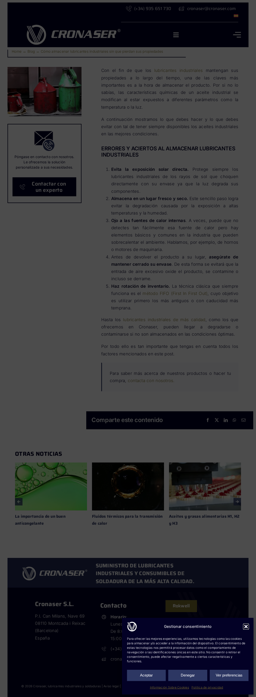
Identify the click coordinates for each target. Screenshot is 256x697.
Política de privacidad (207, 687)
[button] (246, 626)
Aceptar (146, 675)
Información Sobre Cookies (169, 687)
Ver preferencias (229, 675)
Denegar (188, 675)
